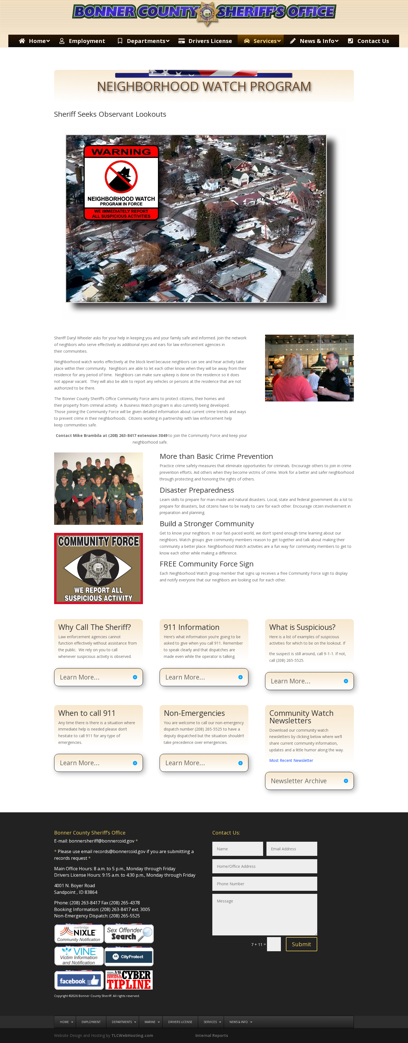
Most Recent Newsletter (291, 760)
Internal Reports (211, 1035)
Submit (301, 944)
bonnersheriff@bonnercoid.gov (101, 841)
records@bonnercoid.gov (119, 851)
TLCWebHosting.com (132, 1035)
